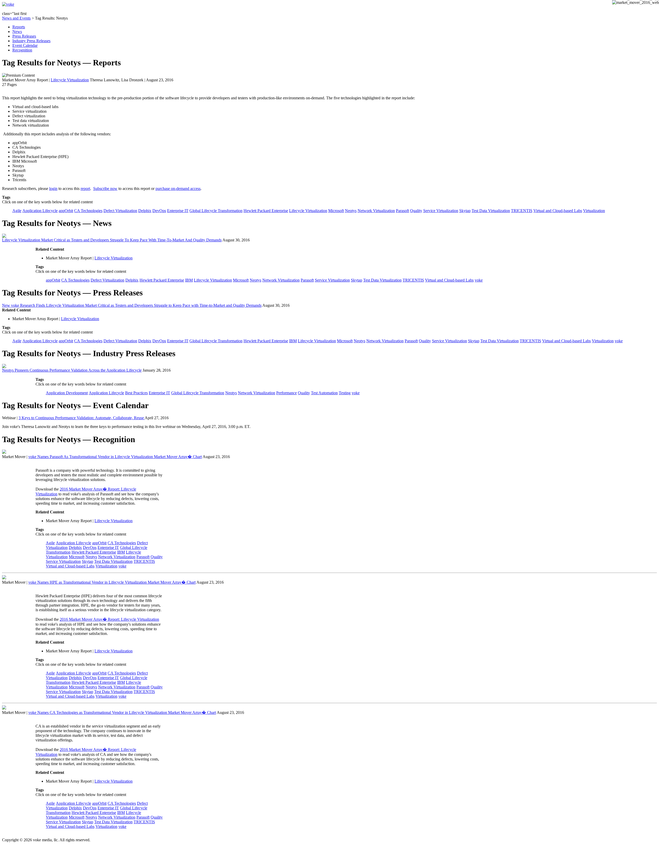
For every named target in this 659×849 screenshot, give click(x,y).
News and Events (16, 18)
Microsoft (336, 210)
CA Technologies (88, 210)
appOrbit (66, 210)
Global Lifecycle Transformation (215, 210)
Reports (18, 27)
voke (479, 280)
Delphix (144, 210)
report (85, 188)
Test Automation (324, 393)
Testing (345, 393)
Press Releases (24, 36)
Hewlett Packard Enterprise (266, 210)
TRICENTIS (521, 210)
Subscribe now (105, 188)
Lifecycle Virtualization (70, 80)
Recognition (22, 50)
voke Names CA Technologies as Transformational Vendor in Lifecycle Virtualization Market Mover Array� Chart (122, 712)
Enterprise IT (177, 210)
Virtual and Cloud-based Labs (557, 210)
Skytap (465, 210)
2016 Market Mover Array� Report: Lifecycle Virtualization (109, 619)
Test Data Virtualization (491, 210)
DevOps (159, 210)
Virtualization (594, 210)
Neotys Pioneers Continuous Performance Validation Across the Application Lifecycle (72, 370)
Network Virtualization (376, 210)
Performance (286, 393)
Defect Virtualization (120, 210)
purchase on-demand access (178, 188)
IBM (189, 280)
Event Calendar (25, 45)
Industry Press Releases (31, 41)
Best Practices (136, 393)
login (53, 188)
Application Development (67, 393)
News (17, 31)
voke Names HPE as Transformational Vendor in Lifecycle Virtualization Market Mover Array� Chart (112, 582)
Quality (416, 210)
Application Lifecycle (40, 210)
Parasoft (402, 210)
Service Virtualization (440, 210)
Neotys (351, 210)
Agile (16, 210)
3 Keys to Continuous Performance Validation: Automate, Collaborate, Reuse (82, 418)
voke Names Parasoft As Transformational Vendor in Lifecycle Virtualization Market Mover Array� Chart (115, 456)
